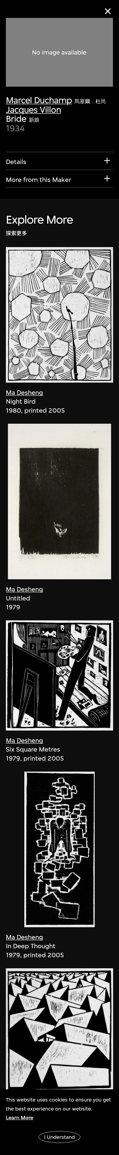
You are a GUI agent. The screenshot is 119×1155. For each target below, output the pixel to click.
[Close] (108, 11)
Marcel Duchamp (39, 100)
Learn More (19, 1118)
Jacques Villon (33, 110)
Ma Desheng (24, 392)
